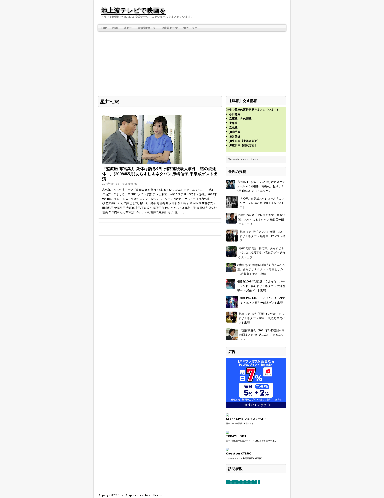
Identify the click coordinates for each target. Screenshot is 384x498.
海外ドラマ (190, 28)
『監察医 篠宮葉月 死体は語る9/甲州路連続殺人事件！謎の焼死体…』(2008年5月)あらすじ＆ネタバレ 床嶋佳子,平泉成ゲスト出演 (160, 174)
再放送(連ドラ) (147, 28)
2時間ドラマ (170, 28)
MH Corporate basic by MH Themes (142, 495)
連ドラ (128, 28)
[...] (182, 212)
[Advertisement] (192, 61)
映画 (115, 28)
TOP (104, 28)
